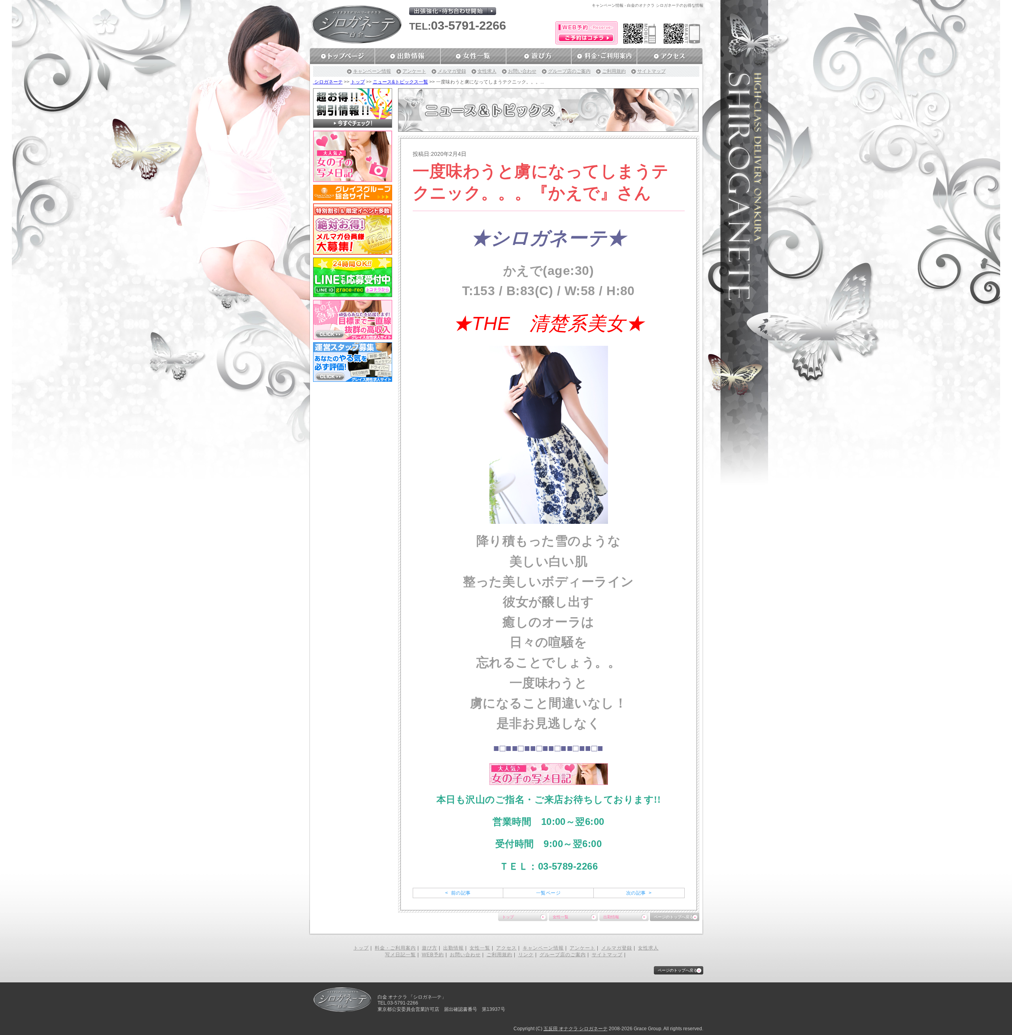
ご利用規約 (614, 71)
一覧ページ (548, 893)
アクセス (506, 948)
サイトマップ (651, 71)
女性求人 (487, 71)
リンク (526, 954)
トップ (358, 82)
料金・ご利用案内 (395, 948)
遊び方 (429, 948)
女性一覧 (560, 917)
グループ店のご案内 (569, 71)
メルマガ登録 (452, 71)
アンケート (414, 71)
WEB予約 (433, 954)
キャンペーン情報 (372, 71)
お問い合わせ (522, 71)
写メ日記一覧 (400, 954)
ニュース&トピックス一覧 (400, 82)
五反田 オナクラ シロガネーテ (576, 1028)
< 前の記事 (457, 893)
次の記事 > (638, 893)
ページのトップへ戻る (673, 917)
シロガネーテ (328, 82)
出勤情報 (611, 917)
